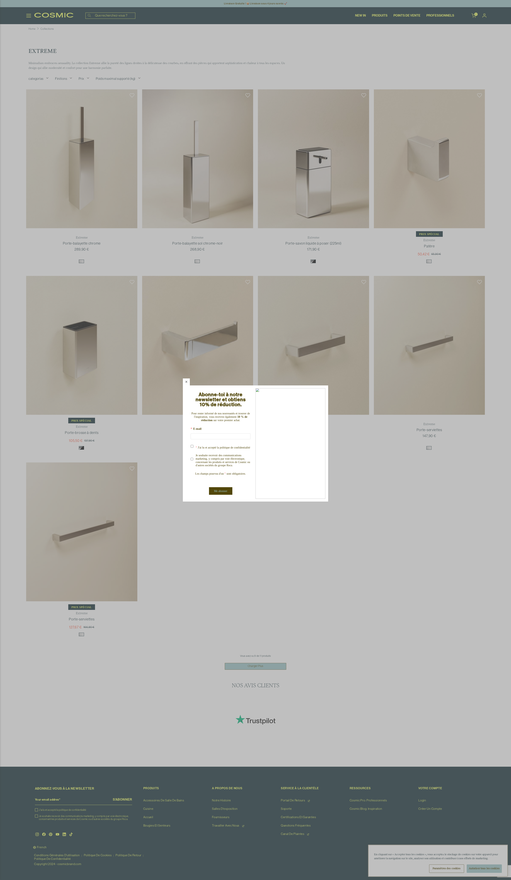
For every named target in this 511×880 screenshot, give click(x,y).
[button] (186, 381)
